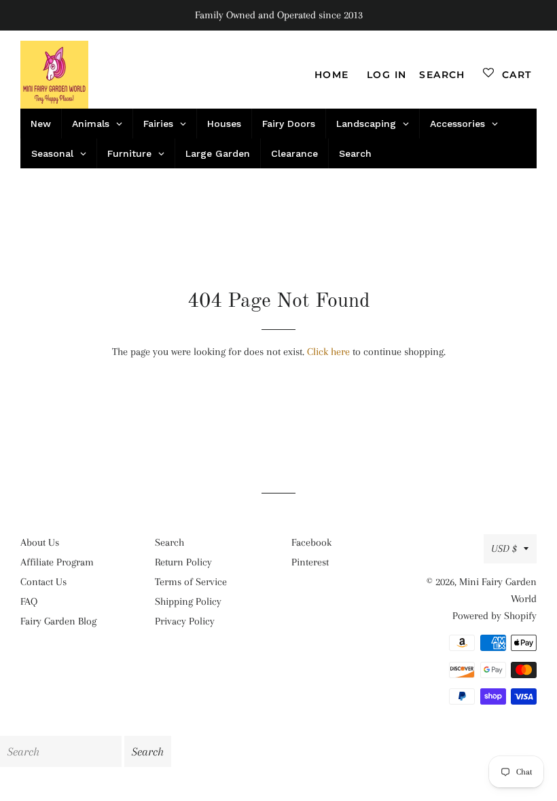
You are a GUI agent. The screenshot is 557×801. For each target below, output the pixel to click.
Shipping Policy (188, 601)
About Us (39, 542)
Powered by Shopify (494, 616)
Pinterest (310, 562)
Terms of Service (191, 582)
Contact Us (43, 582)
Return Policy (183, 562)
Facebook (311, 542)
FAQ (28, 601)
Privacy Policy (185, 621)
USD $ (504, 548)
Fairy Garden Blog (58, 621)
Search (169, 542)
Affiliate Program (57, 562)
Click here (328, 352)
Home (332, 75)
